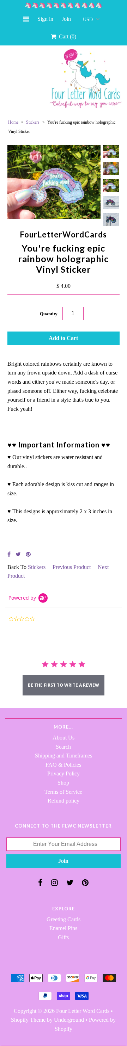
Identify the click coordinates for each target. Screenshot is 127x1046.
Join (66, 19)
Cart (66, 36)
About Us (63, 738)
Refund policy (63, 801)
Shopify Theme (28, 1020)
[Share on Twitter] (18, 554)
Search (63, 747)
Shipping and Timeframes (63, 756)
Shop (63, 783)
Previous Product (72, 567)
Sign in (45, 19)
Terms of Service (63, 792)
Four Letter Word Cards (82, 1011)
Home (13, 122)
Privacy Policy (63, 773)
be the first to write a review (63, 685)
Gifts (63, 937)
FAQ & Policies (63, 765)
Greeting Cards (63, 919)
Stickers (33, 122)
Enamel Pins (63, 928)
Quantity (49, 313)
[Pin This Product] (28, 554)
